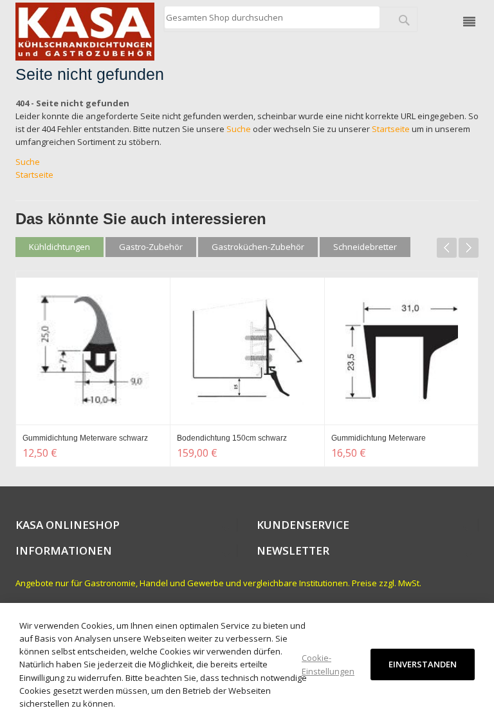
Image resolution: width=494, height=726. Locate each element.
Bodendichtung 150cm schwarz (232, 438)
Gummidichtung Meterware (378, 438)
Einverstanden (423, 664)
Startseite (391, 129)
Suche (238, 129)
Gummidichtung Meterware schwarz (85, 438)
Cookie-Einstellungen (328, 664)
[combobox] (272, 17)
